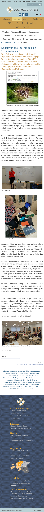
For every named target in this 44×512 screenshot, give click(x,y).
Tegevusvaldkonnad (18, 32)
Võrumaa (21, 458)
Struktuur (19, 425)
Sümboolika (13, 428)
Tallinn (23, 455)
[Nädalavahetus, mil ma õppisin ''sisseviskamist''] (22, 9)
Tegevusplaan (26, 1)
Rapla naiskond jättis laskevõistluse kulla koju (10, 358)
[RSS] (26, 14)
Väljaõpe (5, 32)
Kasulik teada (7, 35)
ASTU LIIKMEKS (22, 27)
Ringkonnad (37, 19)
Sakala (18, 455)
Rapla (27, 453)
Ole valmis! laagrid (15, 418)
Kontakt (40, 1)
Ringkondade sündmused (32, 39)
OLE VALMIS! (13, 23)
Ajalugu (26, 19)
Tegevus (16, 19)
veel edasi (13, 485)
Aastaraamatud (29, 440)
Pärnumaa (21, 453)
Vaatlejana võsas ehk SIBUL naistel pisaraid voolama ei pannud (30, 364)
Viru (16, 458)
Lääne (12, 453)
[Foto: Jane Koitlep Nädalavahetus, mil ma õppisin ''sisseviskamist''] (21, 236)
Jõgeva (22, 450)
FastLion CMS (37, 510)
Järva (27, 450)
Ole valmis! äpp (26, 415)
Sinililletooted (23, 42)
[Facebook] (23, 14)
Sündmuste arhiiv (8, 42)
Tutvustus (6, 19)
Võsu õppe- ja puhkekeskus (24, 428)
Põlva (16, 453)
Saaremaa (13, 455)
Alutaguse (13, 450)
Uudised (15, 1)
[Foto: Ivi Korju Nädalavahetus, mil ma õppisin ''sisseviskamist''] (22, 188)
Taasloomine (25, 435)
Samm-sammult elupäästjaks (25, 35)
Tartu (27, 455)
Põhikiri (25, 425)
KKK (20, 1)
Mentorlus (6, 39)
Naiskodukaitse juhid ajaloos (17, 440)
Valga (12, 458)
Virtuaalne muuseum (15, 437)
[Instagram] (20, 14)
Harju (18, 450)
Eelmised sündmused (16, 415)
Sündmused (16, 39)
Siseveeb (34, 1)
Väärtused (13, 425)
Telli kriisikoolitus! (29, 23)
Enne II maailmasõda (16, 435)
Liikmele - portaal (6, 1)
